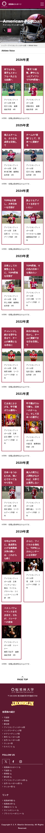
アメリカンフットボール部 (17, 45)
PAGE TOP (22, 679)
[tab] (6, 761)
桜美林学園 (8, 800)
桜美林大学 (8, 804)
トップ (3, 45)
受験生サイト (9, 807)
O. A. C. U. (8, 747)
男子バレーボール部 (12, 737)
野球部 (6, 721)
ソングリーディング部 (13, 730)
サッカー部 (8, 743)
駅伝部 (6, 724)
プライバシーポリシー (13, 813)
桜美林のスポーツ (11, 767)
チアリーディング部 (12, 734)
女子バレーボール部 (12, 740)
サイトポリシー (10, 810)
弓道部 (6, 717)
